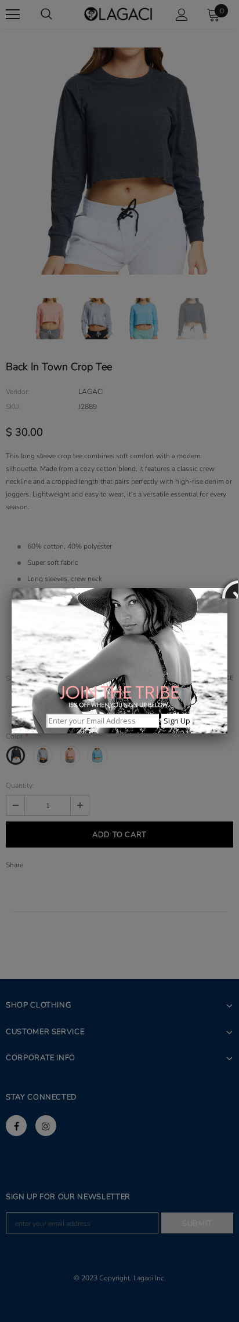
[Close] (227, 588)
